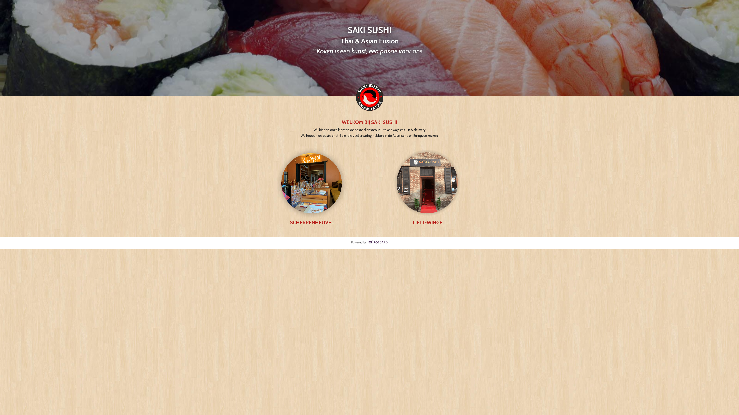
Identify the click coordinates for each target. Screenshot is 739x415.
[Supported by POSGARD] (369, 245)
